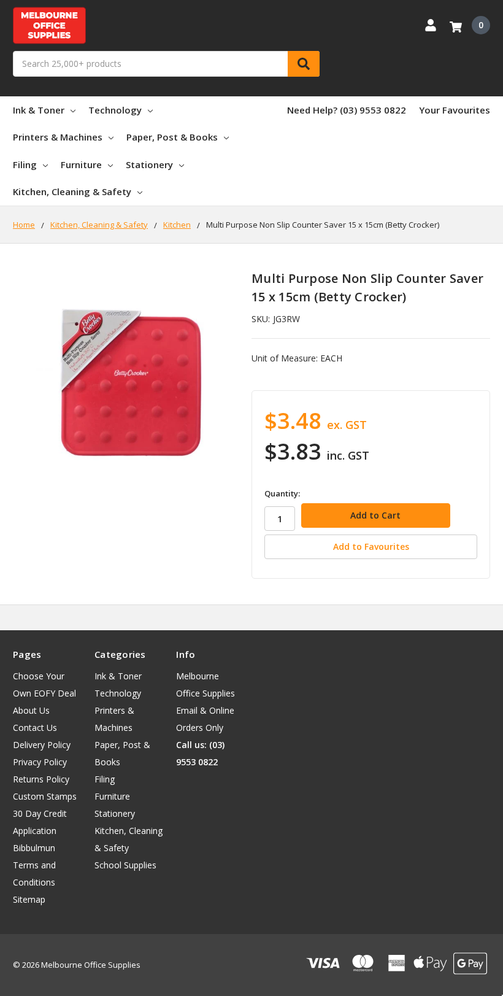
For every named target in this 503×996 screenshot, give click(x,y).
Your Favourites (454, 110)
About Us (31, 710)
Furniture (81, 164)
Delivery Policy (42, 745)
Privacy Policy (40, 762)
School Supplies (125, 865)
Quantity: (282, 493)
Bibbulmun (34, 848)
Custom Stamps (45, 796)
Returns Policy (41, 779)
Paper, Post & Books (172, 137)
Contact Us (35, 727)
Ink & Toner (38, 110)
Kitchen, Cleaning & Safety (72, 191)
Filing (25, 164)
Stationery (149, 164)
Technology (115, 110)
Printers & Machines (57, 137)
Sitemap (29, 899)
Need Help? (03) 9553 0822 (346, 110)
